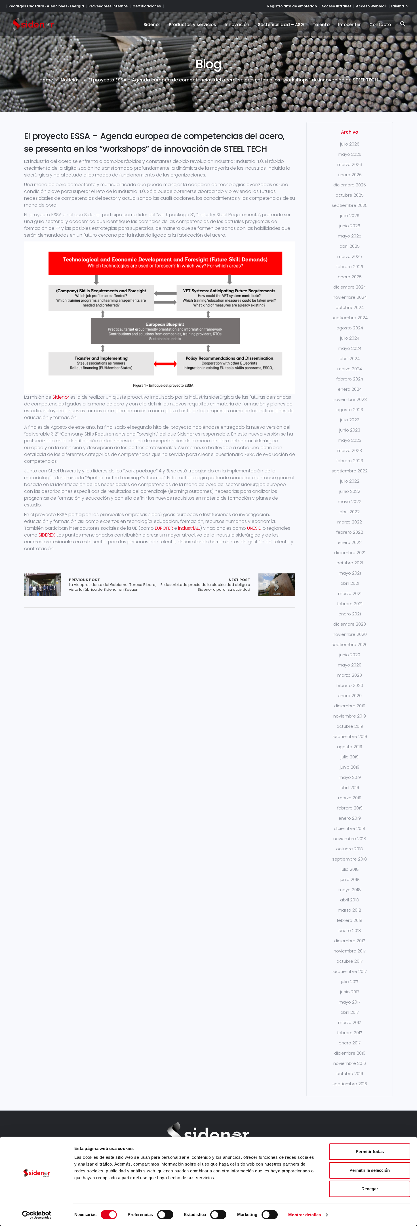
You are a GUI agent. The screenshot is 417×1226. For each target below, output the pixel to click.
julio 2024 (349, 338)
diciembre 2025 (349, 185)
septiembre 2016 (349, 1084)
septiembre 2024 (350, 318)
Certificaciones (146, 6)
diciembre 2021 (349, 553)
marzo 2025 (349, 256)
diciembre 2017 (349, 941)
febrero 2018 (350, 920)
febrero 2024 (349, 379)
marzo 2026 (349, 164)
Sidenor (60, 397)
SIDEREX (47, 535)
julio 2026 (349, 144)
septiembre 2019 (349, 736)
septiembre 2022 (350, 471)
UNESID (254, 528)
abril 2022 (350, 512)
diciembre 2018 (349, 828)
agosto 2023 (349, 410)
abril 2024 (350, 358)
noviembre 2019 (349, 716)
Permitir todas (370, 1151)
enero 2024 (350, 389)
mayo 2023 (349, 440)
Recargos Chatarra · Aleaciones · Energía (46, 6)
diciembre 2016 (349, 1053)
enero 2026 (350, 175)
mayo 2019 (350, 777)
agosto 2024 (349, 328)
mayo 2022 (349, 501)
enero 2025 (350, 277)
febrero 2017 (349, 1033)
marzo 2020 (349, 675)
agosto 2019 (349, 747)
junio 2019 (349, 767)
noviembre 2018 (349, 839)
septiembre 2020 (350, 644)
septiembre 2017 (349, 971)
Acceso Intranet (336, 6)
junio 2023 (349, 430)
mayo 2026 (349, 154)
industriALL (189, 528)
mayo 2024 (349, 348)
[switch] (165, 1214)
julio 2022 (349, 481)
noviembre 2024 (350, 297)
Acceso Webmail (371, 6)
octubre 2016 (349, 1073)
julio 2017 (350, 982)
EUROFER (164, 528)
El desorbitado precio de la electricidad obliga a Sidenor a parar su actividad (205, 585)
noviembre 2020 (350, 634)
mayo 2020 (349, 665)
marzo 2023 (349, 450)
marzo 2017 (349, 1022)
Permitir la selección (369, 1170)
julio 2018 (350, 869)
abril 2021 (349, 583)
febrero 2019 (350, 808)
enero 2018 (349, 930)
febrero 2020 (349, 685)
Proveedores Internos (108, 6)
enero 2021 (349, 614)
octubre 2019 (349, 726)
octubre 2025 (350, 195)
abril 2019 (349, 787)
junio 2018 (350, 879)
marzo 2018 (349, 910)
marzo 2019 (349, 798)
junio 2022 (349, 491)
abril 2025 (350, 246)
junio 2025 (349, 226)
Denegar (369, 1188)
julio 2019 (350, 757)
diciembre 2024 (349, 287)
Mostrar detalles (304, 1214)
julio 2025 (349, 215)
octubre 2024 (350, 307)
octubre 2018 (349, 849)
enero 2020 (350, 696)
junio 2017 (349, 992)
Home (46, 80)
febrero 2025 (349, 267)
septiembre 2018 (349, 859)
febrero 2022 (349, 532)
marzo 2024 (349, 369)
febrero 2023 (349, 461)
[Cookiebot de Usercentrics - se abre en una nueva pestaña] (37, 1215)
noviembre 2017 (350, 951)
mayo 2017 (350, 1002)
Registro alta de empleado (292, 6)
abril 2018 (349, 900)
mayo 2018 (349, 890)
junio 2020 (349, 655)
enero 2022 (350, 542)
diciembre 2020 (349, 624)
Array (42, 584)
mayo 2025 (349, 236)
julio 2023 (349, 420)
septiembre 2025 (350, 205)
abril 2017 (349, 1012)
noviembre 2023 (350, 399)
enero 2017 (350, 1043)
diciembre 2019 (349, 706)
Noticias (70, 80)
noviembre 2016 (349, 1063)
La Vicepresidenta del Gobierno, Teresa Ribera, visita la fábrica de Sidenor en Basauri (112, 585)
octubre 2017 (349, 961)
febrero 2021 (350, 604)
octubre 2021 (349, 563)
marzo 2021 (349, 593)
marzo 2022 (349, 522)
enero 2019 (349, 818)
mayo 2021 (350, 573)
